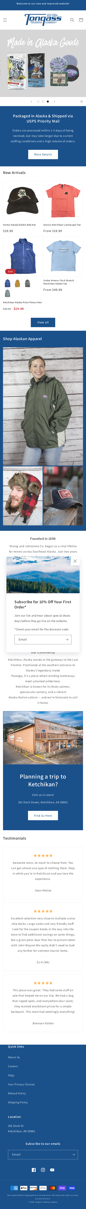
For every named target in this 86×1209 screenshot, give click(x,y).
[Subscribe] (67, 639)
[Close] (75, 561)
